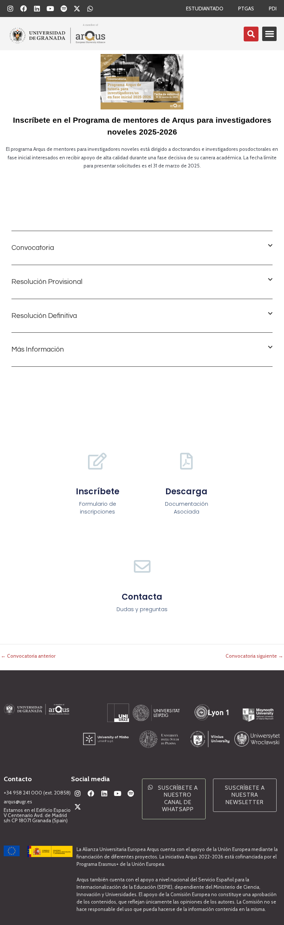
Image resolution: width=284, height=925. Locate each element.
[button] (269, 34)
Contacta (142, 597)
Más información (37, 349)
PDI (273, 8)
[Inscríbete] (97, 461)
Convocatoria (32, 247)
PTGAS (246, 8)
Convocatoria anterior (28, 656)
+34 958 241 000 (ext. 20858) (37, 793)
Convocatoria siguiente (254, 656)
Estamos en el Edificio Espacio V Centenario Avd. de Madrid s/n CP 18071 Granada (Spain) (37, 815)
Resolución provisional (46, 281)
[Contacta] (142, 566)
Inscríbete (97, 491)
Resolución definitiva (44, 315)
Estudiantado (204, 8)
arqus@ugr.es (18, 801)
